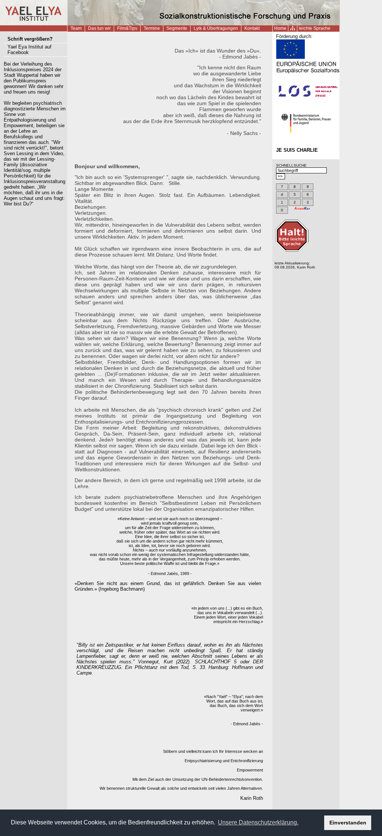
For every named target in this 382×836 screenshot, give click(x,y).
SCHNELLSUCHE (291, 165)
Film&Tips (127, 28)
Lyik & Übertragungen (216, 28)
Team (76, 28)
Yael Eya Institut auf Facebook (29, 49)
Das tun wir (99, 28)
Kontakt (252, 28)
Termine (152, 28)
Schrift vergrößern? (30, 39)
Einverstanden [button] (347, 823)
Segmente (176, 28)
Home (280, 28)
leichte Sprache (315, 28)
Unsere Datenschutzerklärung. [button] (258, 822)
